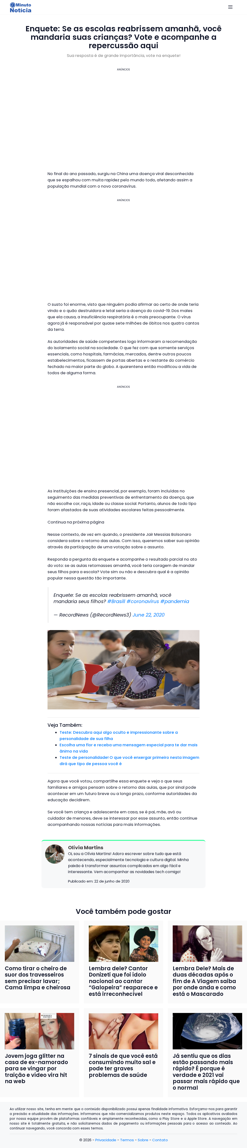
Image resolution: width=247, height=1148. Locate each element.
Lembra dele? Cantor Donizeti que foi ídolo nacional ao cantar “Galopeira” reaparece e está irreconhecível (123, 981)
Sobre (143, 1139)
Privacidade (105, 1139)
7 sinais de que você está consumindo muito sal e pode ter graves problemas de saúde (123, 1065)
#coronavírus (143, 601)
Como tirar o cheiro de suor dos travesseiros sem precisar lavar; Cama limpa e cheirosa (37, 978)
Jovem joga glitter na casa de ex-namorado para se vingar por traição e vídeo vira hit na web (36, 1068)
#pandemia (174, 601)
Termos (127, 1139)
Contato (160, 1139)
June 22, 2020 (149, 614)
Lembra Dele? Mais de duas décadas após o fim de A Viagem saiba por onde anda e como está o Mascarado (204, 981)
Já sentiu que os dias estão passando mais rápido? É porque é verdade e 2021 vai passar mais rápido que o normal (206, 1072)
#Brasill (116, 601)
